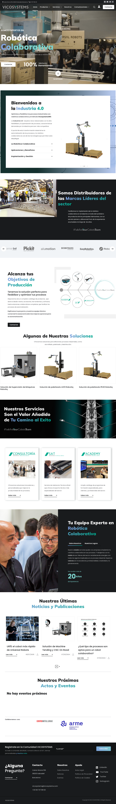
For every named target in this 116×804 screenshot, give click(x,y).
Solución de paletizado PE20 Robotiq (96, 387)
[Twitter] (110, 2)
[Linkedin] (105, 2)
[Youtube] (107, 2)
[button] (94, 7)
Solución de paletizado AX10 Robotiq (56, 387)
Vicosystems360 (44, 117)
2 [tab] (59, 666)
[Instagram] (113, 2)
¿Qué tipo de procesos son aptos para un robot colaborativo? (93, 650)
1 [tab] (56, 666)
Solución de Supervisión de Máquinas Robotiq (17, 388)
